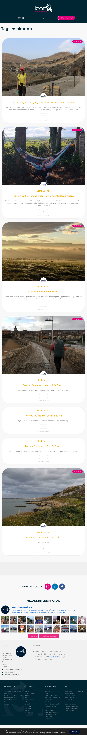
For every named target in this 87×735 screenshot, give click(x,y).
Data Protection (70, 704)
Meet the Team (70, 695)
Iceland (27, 704)
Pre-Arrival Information (52, 697)
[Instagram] (48, 587)
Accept (74, 732)
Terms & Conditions (71, 706)
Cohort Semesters (10, 700)
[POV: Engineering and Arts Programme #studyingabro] (65, 620)
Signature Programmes (12, 691)
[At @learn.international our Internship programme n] (82, 628)
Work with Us (69, 697)
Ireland (27, 691)
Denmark (28, 706)
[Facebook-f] (62, 587)
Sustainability (69, 693)
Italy (26, 702)
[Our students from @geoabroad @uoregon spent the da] (22, 620)
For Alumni (48, 716)
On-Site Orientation (51, 695)
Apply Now (48, 691)
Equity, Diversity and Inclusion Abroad (52, 705)
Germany (28, 708)
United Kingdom (30, 693)
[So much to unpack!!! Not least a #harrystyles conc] (30, 628)
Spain (26, 697)
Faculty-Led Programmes (13, 695)
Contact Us (68, 700)
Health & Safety (70, 710)
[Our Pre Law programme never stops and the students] (56, 628)
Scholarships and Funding (50, 701)
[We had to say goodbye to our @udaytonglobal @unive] (39, 628)
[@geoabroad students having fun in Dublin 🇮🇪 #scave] (13, 620)
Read (43, 115)
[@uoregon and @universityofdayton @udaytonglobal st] (48, 628)
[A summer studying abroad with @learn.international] (56, 620)
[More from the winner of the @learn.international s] (73, 620)
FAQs (46, 693)
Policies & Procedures (72, 708)
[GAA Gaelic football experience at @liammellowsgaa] (73, 628)
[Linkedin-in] (55, 587)
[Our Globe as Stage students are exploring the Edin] (30, 620)
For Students (49, 710)
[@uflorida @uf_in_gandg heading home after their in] (39, 620)
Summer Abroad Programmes (10, 703)
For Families (49, 719)
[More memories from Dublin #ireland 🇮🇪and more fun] (5, 620)
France (27, 695)
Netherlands (29, 712)
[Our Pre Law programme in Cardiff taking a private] (65, 628)
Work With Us (54, 657)
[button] (19, 18)
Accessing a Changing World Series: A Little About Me (43, 102)
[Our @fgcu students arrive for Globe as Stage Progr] (13, 628)
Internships (8, 693)
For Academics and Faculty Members (51, 713)
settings (62, 733)
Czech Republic (30, 700)
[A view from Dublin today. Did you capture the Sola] (48, 620)
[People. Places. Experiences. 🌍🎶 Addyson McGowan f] (22, 628)
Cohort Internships (10, 697)
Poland (27, 710)
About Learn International (74, 691)
